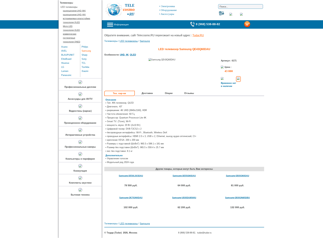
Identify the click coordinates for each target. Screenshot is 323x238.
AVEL (64, 51)
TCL (84, 63)
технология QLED (71, 22)
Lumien (64, 71)
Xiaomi (85, 71)
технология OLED (71, 30)
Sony (84, 59)
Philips (85, 47)
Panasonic (66, 75)
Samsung (145, 41)
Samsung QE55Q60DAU (184, 176)
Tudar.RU (198, 35)
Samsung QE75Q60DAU (130, 198)
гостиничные (69, 38)
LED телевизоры (129, 41)
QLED (133, 54)
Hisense (65, 63)
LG (62, 67)
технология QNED (71, 42)
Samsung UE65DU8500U (184, 198)
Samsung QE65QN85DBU (237, 198)
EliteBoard (66, 59)
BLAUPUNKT (67, 55)
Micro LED (68, 26)
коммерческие (69, 34)
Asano (64, 47)
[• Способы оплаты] (238, 79)
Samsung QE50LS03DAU (131, 176)
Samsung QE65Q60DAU (237, 176)
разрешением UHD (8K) (74, 11)
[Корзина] (252, 24)
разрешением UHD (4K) (74, 14)
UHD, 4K (124, 54)
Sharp (84, 55)
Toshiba (85, 67)
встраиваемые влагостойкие (76, 18)
